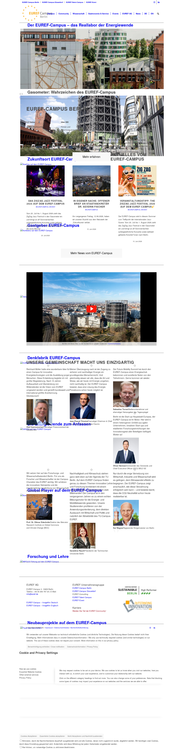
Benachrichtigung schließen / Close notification (46, 646)
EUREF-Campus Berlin (30, 2)
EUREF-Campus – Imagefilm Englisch (42, 605)
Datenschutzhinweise (114, 344)
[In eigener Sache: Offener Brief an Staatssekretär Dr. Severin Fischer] (91, 180)
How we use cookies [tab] (27, 668)
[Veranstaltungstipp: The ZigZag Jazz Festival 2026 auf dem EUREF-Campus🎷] (137, 180)
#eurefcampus (42, 207)
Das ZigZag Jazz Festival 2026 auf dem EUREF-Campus (45, 202)
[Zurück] (114, 531)
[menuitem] (31, 2)
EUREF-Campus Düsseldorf (52, 2)
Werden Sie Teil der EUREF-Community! (89, 611)
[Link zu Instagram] (154, 2)
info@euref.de (32, 594)
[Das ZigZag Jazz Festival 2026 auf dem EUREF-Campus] (45, 180)
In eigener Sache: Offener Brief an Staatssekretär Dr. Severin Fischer (91, 203)
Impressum (49, 627)
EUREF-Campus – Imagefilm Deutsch (42, 602)
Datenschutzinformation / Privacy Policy (82, 646)
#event (52, 207)
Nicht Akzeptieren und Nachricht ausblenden (85, 736)
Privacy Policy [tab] (25, 677)
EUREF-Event (91, 2)
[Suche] (158, 13)
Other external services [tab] (29, 674)
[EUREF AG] (40, 13)
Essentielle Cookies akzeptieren (52, 736)
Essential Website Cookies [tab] (30, 671)
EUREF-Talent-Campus (74, 2)
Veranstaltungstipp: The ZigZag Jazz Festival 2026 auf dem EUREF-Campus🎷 (137, 203)
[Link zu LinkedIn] (159, 2)
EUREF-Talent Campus (82, 597)
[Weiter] (117, 531)
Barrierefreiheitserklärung (79, 627)
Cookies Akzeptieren (29, 736)
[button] (91, 309)
